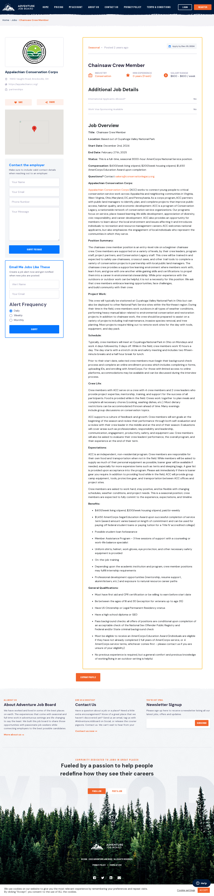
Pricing (58, 7)
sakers (119, 176)
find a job (96, 791)
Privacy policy (99, 865)
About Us (93, 7)
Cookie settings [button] (186, 890)
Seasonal (94, 47)
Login (185, 7)
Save (20, 102)
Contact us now (85, 731)
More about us (13, 734)
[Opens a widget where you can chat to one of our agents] (201, 883)
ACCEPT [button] (204, 890)
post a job (117, 791)
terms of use (116, 865)
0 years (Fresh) (142, 76)
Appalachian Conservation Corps (31, 72)
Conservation (103, 76)
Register (202, 7)
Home (46, 7)
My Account (76, 7)
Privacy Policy (132, 7)
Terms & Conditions (159, 7)
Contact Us (111, 7)
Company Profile (88, 677)
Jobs (14, 20)
